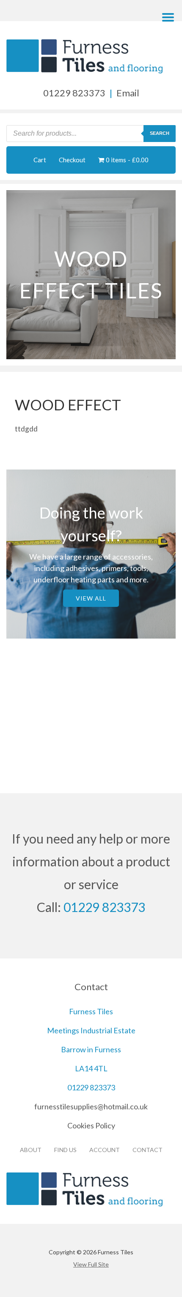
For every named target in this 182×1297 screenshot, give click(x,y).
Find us (65, 1149)
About (30, 1149)
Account (104, 1149)
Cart (39, 160)
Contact (147, 1149)
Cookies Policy (91, 1125)
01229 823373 (74, 92)
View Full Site (91, 1264)
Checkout (72, 160)
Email (127, 92)
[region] (91, 274)
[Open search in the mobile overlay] (91, 133)
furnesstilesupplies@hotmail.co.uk (91, 1106)
